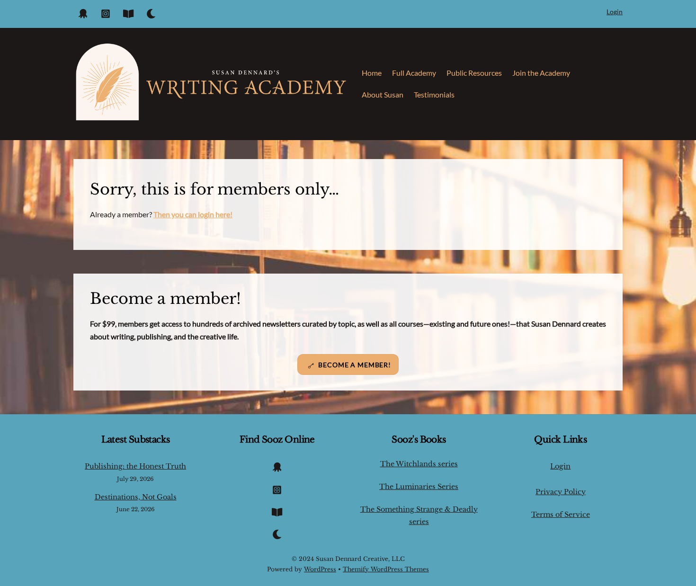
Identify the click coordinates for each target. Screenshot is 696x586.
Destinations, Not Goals (136, 497)
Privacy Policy (560, 492)
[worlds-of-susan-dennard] (151, 12)
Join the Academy (541, 72)
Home (372, 72)
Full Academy (414, 72)
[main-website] (128, 12)
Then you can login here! (192, 214)
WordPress (320, 569)
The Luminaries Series (418, 486)
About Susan (382, 94)
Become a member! (354, 365)
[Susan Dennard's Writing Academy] (210, 118)
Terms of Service (560, 514)
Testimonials (434, 94)
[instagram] (105, 12)
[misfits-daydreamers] (82, 12)
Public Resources (474, 72)
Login (615, 12)
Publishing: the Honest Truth (135, 466)
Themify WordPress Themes (386, 569)
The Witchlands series (419, 464)
